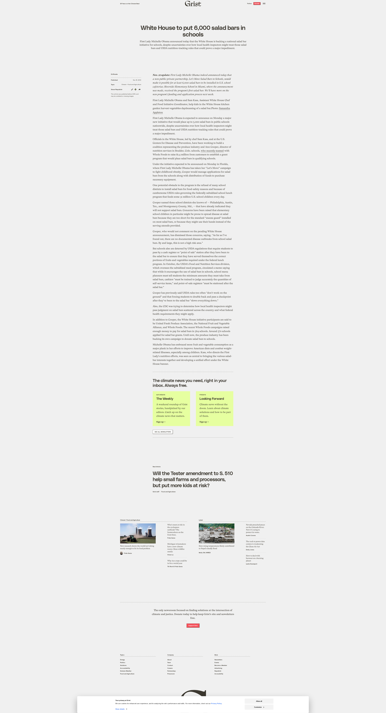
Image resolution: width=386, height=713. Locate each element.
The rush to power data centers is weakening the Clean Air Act (255, 543)
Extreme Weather (125, 671)
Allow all (259, 701)
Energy (122, 660)
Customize (258, 707)
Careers (170, 668)
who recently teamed (212, 150)
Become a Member (221, 665)
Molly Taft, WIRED (205, 552)
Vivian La (170, 555)
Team (169, 662)
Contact (170, 665)
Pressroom (171, 674)
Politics (122, 662)
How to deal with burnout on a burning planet (254, 558)
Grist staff (156, 491)
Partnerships (171, 671)
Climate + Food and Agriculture (131, 84)
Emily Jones (250, 550)
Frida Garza (128, 553)
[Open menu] (264, 3)
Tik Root (170, 566)
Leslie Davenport (251, 564)
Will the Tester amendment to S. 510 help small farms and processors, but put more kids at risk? (193, 479)
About (169, 660)
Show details (120, 709)
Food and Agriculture (168, 491)
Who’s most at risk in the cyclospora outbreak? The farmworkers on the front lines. (176, 530)
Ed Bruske (114, 74)
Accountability (125, 668)
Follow (249, 3)
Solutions (123, 665)
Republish (218, 671)
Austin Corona (251, 535)
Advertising (218, 668)
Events (217, 662)
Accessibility (219, 674)
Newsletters (218, 660)
